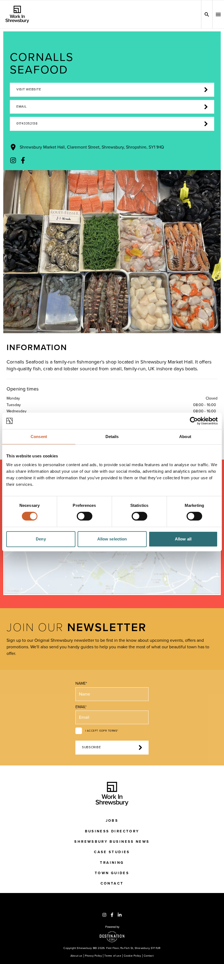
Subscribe (91, 747)
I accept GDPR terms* (101, 730)
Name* (81, 683)
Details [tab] (112, 436)
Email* (81, 707)
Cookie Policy (132, 955)
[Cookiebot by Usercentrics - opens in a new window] (194, 421)
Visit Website (28, 89)
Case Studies (112, 852)
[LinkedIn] (119, 915)
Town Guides (112, 873)
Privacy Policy (93, 955)
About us (76, 955)
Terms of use (112, 955)
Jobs (112, 820)
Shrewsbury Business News (111, 841)
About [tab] (185, 436)
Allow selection (112, 539)
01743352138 (27, 124)
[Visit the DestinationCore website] (112, 934)
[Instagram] (13, 160)
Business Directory (112, 831)
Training (112, 862)
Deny (41, 539)
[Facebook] (23, 160)
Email (21, 107)
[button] (218, 14)
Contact (112, 883)
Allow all (183, 539)
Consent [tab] (39, 436)
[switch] (84, 516)
